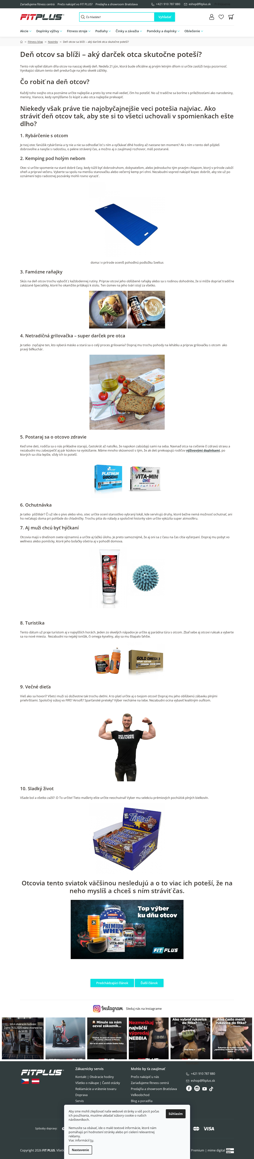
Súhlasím (176, 1114)
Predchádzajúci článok (112, 983)
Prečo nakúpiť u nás (145, 1077)
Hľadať (165, 17)
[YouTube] (205, 1090)
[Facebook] (189, 1088)
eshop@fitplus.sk (200, 4)
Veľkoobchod (140, 1095)
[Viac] (228, 30)
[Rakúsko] (35, 1081)
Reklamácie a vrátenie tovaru (95, 1089)
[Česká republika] (25, 1081)
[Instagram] (197, 1088)
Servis (79, 1101)
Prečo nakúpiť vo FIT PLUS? (75, 4)
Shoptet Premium (191, 1150)
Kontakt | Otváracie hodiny (94, 1077)
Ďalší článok (149, 983)
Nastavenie (80, 1150)
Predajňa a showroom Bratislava (117, 4)
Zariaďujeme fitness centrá (37, 4)
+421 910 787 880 (168, 4)
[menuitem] (27, 31)
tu (91, 1140)
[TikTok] (211, 1090)
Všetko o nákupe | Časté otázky (97, 1083)
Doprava (81, 1095)
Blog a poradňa (141, 1101)
